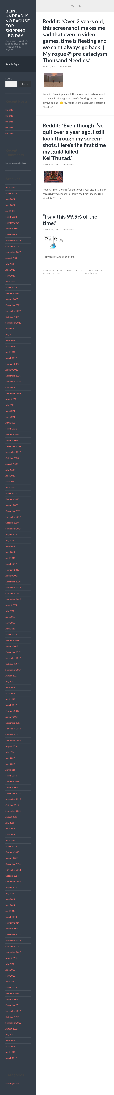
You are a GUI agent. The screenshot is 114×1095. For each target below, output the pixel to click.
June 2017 (10, 687)
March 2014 (11, 917)
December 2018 (13, 581)
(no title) (9, 110)
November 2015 (13, 799)
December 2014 (13, 864)
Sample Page (12, 64)
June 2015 (10, 828)
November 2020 (13, 452)
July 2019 (9, 540)
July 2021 (9, 405)
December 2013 (13, 934)
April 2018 (10, 628)
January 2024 (11, 228)
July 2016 (9, 752)
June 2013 (10, 970)
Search (9, 79)
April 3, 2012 (50, 67)
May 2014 (10, 905)
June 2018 (10, 617)
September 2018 (13, 599)
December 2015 (13, 793)
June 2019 (10, 546)
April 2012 (10, 1052)
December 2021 (13, 375)
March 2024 (11, 217)
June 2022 (10, 340)
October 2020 (12, 458)
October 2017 (12, 664)
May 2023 (10, 275)
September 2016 (13, 740)
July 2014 (9, 893)
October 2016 (12, 734)
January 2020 (11, 505)
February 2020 (12, 499)
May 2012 (10, 1046)
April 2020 (10, 487)
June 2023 (10, 269)
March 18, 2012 (51, 164)
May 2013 (10, 975)
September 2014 (13, 881)
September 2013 (13, 952)
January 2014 (11, 928)
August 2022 (11, 328)
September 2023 (13, 252)
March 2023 (11, 287)
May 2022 (10, 346)
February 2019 (12, 570)
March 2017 (11, 705)
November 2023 (13, 240)
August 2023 (11, 258)
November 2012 (13, 1011)
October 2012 (12, 1017)
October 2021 (12, 387)
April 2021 (10, 422)
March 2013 (11, 987)
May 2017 (10, 693)
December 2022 (13, 305)
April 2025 (10, 187)
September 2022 (13, 322)
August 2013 (11, 958)
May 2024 (10, 205)
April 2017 (10, 699)
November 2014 (13, 870)
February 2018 (12, 640)
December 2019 (13, 511)
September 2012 (13, 1023)
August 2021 (11, 399)
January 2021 (11, 440)
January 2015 (11, 858)
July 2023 (9, 264)
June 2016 (10, 758)
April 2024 (10, 211)
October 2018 (12, 593)
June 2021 (10, 411)
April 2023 (10, 281)
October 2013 (12, 946)
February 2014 (12, 923)
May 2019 (10, 552)
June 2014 (10, 899)
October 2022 (12, 317)
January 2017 (11, 717)
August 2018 (11, 605)
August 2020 (11, 464)
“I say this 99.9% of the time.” (70, 219)
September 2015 (13, 811)
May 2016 (10, 764)
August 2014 (11, 887)
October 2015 (12, 805)
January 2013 (11, 999)
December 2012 (13, 1005)
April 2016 (10, 770)
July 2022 (9, 334)
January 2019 (11, 575)
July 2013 (9, 964)
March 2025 (11, 193)
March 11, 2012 (51, 229)
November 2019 (13, 517)
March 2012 (11, 1058)
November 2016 (13, 728)
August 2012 (11, 1028)
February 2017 (12, 711)
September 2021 (13, 393)
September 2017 (13, 670)
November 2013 (13, 940)
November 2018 (13, 587)
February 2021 (12, 434)
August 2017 (11, 675)
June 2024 (10, 199)
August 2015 (11, 817)
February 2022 (12, 364)
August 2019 (11, 534)
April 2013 (10, 981)
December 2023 (13, 234)
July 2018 (9, 611)
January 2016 (11, 787)
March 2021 (11, 428)
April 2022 (10, 352)
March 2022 (11, 358)
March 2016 (11, 775)
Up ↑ (97, 273)
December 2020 (13, 446)
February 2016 (12, 781)
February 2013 (12, 993)
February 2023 (12, 293)
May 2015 (10, 834)
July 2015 (9, 823)
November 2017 (13, 658)
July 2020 (9, 470)
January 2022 (11, 369)
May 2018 (10, 623)
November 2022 (13, 311)
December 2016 (13, 723)
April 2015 (10, 840)
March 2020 (11, 493)
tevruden (65, 67)
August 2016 (11, 746)
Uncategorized (12, 1083)
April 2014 (10, 911)
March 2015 (11, 846)
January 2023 (11, 299)
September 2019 (13, 528)
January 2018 (11, 646)
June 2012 (10, 1040)
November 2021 (13, 381)
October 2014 (12, 876)
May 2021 (10, 417)
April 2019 (10, 558)
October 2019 (12, 522)
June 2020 (10, 475)
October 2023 (12, 246)
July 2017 (9, 681)
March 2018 (11, 634)
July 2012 (9, 1034)
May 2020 (10, 481)
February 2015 (12, 852)
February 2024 (12, 222)
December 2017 (13, 652)
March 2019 (11, 564)
